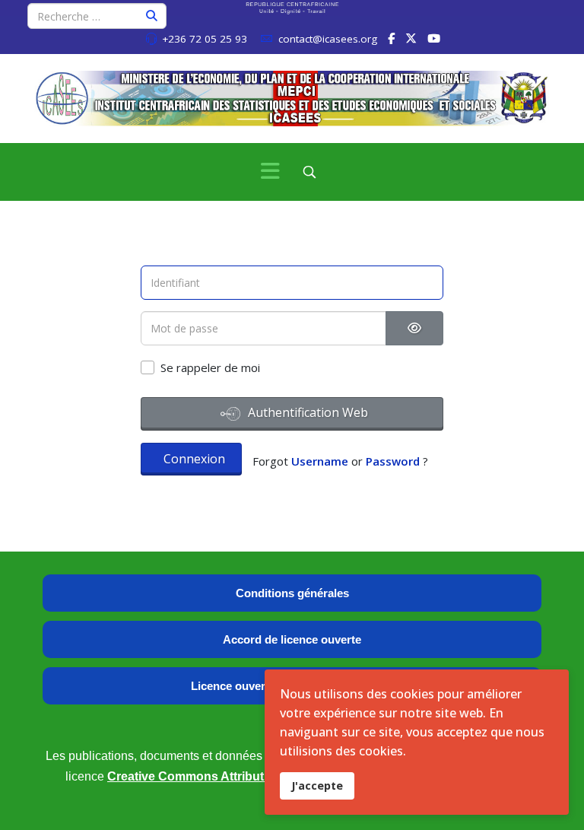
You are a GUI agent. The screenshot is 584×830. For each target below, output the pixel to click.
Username (319, 461)
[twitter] (411, 38)
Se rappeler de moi (210, 367)
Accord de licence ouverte (292, 639)
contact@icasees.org (327, 39)
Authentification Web (306, 412)
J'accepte (317, 785)
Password (393, 461)
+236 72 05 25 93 (204, 39)
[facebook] (391, 38)
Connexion (194, 458)
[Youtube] (433, 38)
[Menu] (270, 172)
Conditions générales (292, 593)
